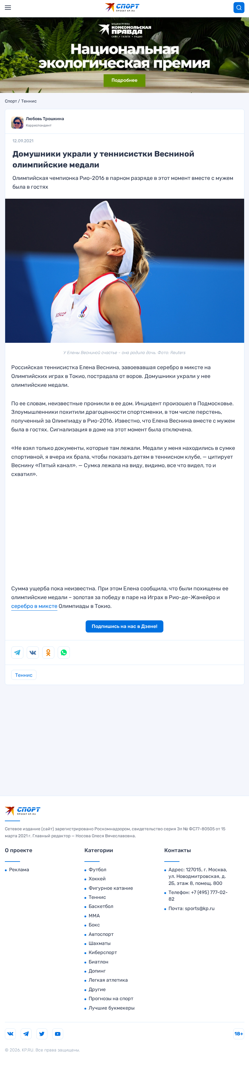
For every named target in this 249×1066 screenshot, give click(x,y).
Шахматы (100, 943)
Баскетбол (101, 906)
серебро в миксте (34, 606)
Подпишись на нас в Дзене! (124, 626)
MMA (94, 916)
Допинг (97, 971)
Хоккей (97, 879)
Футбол (97, 869)
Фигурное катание (111, 888)
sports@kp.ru (200, 908)
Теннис (29, 101)
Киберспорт (103, 952)
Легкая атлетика (108, 980)
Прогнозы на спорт (111, 998)
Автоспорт (101, 934)
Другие (97, 989)
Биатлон (98, 962)
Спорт (11, 101)
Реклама (19, 869)
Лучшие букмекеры (112, 1008)
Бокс (94, 925)
